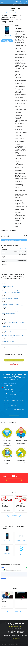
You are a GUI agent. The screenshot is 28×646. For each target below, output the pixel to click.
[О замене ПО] (21, 595)
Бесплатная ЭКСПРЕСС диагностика (5, 505)
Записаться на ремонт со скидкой (14, 240)
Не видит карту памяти (8, 341)
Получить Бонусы (14, 480)
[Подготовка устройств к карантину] (7, 595)
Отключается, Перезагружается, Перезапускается (10, 299)
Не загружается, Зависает (8, 331)
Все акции (15, 515)
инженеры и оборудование (21, 442)
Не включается (6, 281)
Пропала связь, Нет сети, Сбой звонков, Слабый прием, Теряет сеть (12, 312)
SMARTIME (9, 644)
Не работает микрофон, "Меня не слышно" (13, 322)
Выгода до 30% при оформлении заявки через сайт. (21, 505)
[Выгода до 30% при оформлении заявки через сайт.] (21, 499)
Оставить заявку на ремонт (14, 360)
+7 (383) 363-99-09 (20, 1)
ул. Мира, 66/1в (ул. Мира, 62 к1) (13, 400)
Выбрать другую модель (7, 41)
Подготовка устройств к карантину (5, 601)
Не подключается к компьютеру (10, 346)
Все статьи (15, 611)
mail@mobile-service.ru (16, 391)
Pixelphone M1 (22, 248)
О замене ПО (19, 599)
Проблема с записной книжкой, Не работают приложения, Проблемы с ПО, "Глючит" (12, 306)
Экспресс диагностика (7, 462)
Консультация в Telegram (10, 393)
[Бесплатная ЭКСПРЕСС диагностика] (7, 499)
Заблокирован (6, 326)
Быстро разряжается (7, 286)
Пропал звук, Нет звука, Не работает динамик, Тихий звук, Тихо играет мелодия (11, 292)
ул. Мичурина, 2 (8, 385)
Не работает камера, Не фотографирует (12, 317)
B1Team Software (17, 644)
